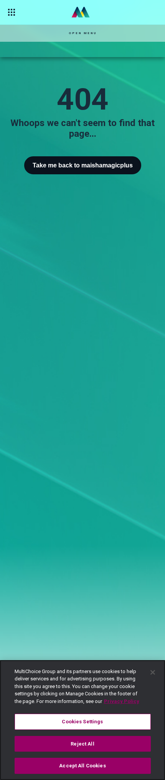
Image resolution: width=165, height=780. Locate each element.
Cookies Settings (82, 721)
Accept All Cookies (82, 766)
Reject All (82, 744)
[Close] (152, 672)
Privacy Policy (121, 701)
